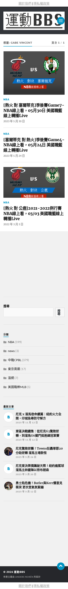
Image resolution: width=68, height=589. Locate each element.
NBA (6, 99)
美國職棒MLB (17, 387)
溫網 (11, 378)
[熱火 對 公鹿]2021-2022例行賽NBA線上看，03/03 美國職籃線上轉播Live (33, 213)
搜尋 (6, 306)
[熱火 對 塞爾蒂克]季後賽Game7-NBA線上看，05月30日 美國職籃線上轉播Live (33, 110)
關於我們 (25, 4)
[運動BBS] (34, 21)
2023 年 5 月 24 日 (14, 155)
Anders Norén (24, 577)
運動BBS (19, 571)
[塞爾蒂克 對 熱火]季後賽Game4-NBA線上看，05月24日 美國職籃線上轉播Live (33, 145)
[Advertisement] (31, 532)
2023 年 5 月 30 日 (14, 121)
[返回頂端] (61, 566)
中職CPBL (14, 360)
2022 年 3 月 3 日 (13, 224)
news (11, 351)
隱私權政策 (41, 4)
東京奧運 (14, 369)
